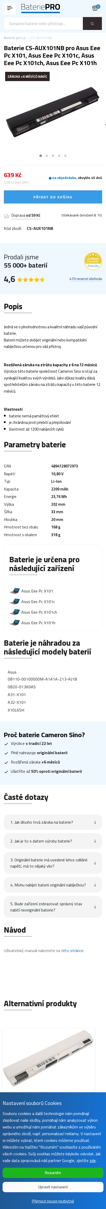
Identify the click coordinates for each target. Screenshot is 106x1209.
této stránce (72, 950)
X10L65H (16, 710)
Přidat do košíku (53, 197)
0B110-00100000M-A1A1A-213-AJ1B (42, 679)
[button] (41, 155)
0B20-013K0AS (22, 687)
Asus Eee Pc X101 (37, 591)
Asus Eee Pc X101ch (39, 612)
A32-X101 (17, 702)
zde (93, 1160)
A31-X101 (17, 694)
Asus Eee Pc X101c (38, 601)
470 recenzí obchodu (85, 279)
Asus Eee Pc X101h (38, 623)
